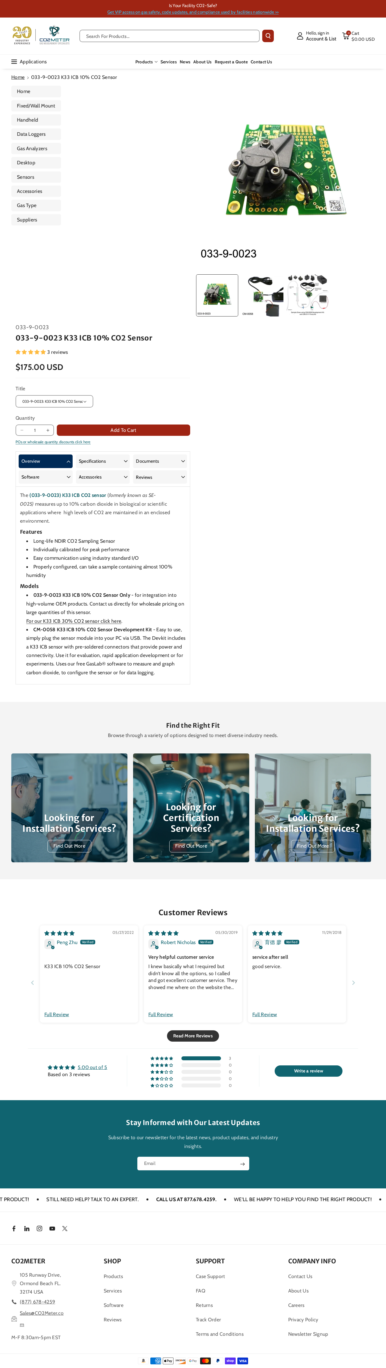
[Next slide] (353, 982)
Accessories (29, 191)
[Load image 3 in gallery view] (308, 295)
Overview (30, 461)
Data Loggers (31, 134)
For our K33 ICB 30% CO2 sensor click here (73, 621)
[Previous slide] (32, 982)
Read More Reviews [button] (193, 1036)
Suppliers (27, 220)
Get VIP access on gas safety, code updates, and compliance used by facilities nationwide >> (193, 12)
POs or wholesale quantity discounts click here (53, 442)
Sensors (25, 177)
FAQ (200, 1291)
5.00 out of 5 (92, 1067)
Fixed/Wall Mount (36, 106)
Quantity (25, 418)
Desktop (26, 162)
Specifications (92, 461)
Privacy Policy (303, 1319)
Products (144, 61)
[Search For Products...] (268, 36)
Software (30, 477)
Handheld (27, 120)
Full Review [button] (56, 1014)
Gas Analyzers (32, 148)
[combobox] (169, 36)
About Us (298, 1291)
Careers (296, 1305)
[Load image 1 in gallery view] (217, 295)
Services (113, 1291)
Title (20, 388)
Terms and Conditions (220, 1334)
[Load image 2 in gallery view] (262, 295)
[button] (358, 36)
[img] (59, 933)
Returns (204, 1305)
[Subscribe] (242, 1164)
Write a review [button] (308, 1071)
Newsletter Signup (308, 1334)
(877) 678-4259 (37, 1302)
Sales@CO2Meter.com (42, 1318)
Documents (147, 461)
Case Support (210, 1276)
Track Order (208, 1319)
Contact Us (300, 1276)
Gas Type (26, 205)
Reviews (144, 477)
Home (18, 77)
